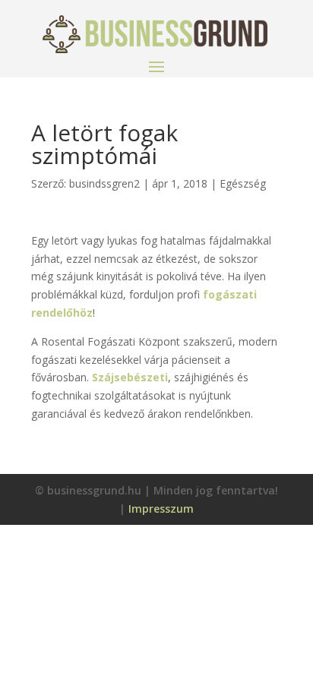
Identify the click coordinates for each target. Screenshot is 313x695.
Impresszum (161, 508)
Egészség (243, 183)
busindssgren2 (104, 183)
